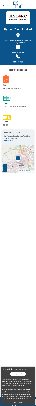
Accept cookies (18, 374)
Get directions (8, 140)
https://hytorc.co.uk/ (18, 52)
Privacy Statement (18, 386)
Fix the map (27, 171)
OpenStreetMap (26, 170)
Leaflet (19, 170)
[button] (3, 4)
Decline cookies (18, 402)
